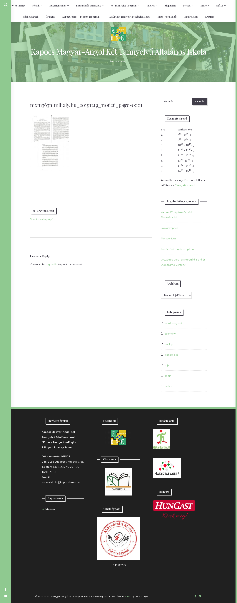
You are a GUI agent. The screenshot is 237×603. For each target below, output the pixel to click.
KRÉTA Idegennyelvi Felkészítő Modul (129, 16)
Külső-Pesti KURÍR (167, 16)
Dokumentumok (57, 5)
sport (168, 375)
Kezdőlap (20, 5)
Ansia (128, 596)
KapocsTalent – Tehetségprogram (80, 16)
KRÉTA (219, 5)
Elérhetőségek (30, 16)
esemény (170, 333)
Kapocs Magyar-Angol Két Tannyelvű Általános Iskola (118, 51)
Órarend (50, 16)
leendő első (171, 354)
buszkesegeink (173, 323)
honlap (169, 344)
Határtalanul (191, 16)
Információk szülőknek (88, 5)
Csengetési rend (185, 185)
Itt (43, 509)
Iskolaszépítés (169, 228)
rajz (167, 365)
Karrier (205, 5)
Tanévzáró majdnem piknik (177, 249)
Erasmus (209, 16)
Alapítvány (170, 5)
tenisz (168, 386)
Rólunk (35, 5)
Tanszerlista (168, 238)
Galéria (150, 5)
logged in (51, 264)
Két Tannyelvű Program (123, 5)
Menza (187, 5)
